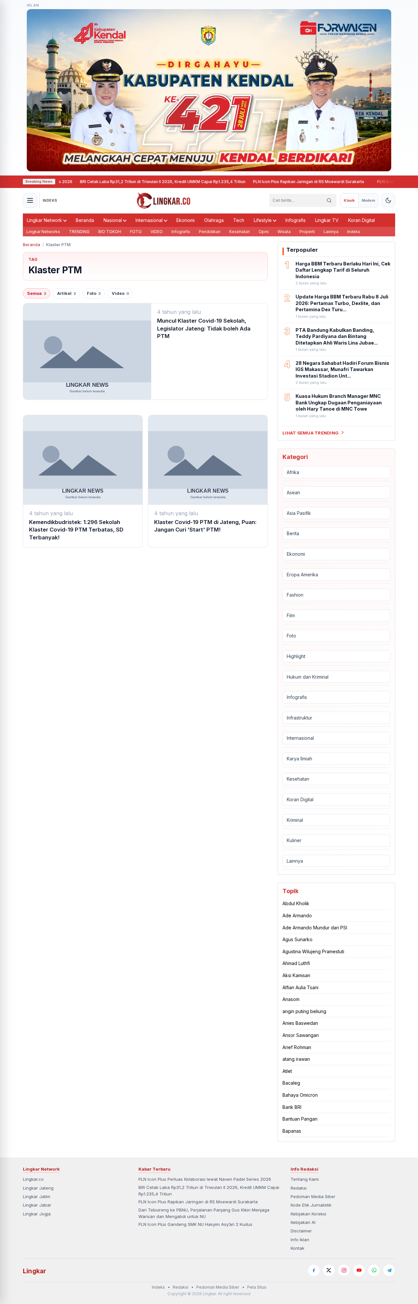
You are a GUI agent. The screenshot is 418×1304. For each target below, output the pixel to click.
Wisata (284, 231)
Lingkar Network (44, 220)
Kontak (297, 1248)
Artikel (66, 293)
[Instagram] (344, 1270)
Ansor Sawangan (300, 1035)
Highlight (296, 656)
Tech (238, 220)
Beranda (85, 220)
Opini (264, 231)
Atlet (287, 1071)
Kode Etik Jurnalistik (311, 1205)
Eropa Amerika (302, 574)
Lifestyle (263, 220)
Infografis (295, 220)
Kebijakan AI (303, 1222)
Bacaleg (291, 1083)
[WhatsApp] (374, 1270)
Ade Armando (297, 915)
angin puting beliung (304, 1011)
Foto (94, 293)
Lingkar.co (33, 1179)
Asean (293, 492)
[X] (329, 1270)
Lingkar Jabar (37, 1205)
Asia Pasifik (299, 513)
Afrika (293, 472)
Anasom (290, 999)
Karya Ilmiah (299, 758)
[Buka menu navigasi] (30, 200)
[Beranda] (163, 200)
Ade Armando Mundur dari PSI (314, 927)
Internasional (149, 220)
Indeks (353, 231)
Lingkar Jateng (38, 1188)
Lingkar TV (327, 220)
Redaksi (299, 1188)
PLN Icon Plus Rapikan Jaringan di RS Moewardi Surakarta (282, 181)
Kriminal (295, 820)
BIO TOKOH (109, 231)
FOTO (136, 231)
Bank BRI (291, 1106)
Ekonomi (185, 220)
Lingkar (34, 1271)
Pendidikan (209, 231)
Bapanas (291, 1131)
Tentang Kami (305, 1179)
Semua (36, 293)
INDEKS (50, 200)
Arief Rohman (296, 1047)
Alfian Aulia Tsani (300, 987)
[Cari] (329, 200)
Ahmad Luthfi (296, 963)
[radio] (349, 200)
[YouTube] (359, 1270)
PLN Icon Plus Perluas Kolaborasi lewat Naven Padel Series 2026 (204, 1179)
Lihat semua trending (310, 432)
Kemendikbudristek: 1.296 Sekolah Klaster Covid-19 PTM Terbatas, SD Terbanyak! (76, 530)
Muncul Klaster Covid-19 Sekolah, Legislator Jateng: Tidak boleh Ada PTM (203, 328)
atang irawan (296, 1059)
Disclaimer (301, 1230)
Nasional (113, 220)
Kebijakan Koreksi (308, 1213)
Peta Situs (256, 1287)
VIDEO (157, 231)
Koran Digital (361, 220)
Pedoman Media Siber (313, 1196)
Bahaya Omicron (300, 1095)
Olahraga (214, 220)
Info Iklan (300, 1239)
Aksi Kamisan (296, 975)
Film (291, 615)
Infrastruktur (299, 717)
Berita (293, 533)
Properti (307, 231)
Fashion (295, 595)
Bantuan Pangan (299, 1119)
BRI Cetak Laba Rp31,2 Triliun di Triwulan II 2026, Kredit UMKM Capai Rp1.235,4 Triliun (137, 181)
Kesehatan (239, 231)
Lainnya (331, 231)
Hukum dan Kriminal (308, 676)
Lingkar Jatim (36, 1196)
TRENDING (79, 231)
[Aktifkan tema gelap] (388, 200)
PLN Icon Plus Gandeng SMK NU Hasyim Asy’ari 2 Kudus (195, 1224)
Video (120, 293)
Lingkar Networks (43, 231)
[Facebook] (314, 1270)
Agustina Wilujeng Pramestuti (313, 951)
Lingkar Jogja (37, 1213)
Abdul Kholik (295, 903)
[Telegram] (389, 1270)
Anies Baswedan (300, 1023)
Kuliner (294, 840)
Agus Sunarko (297, 939)
